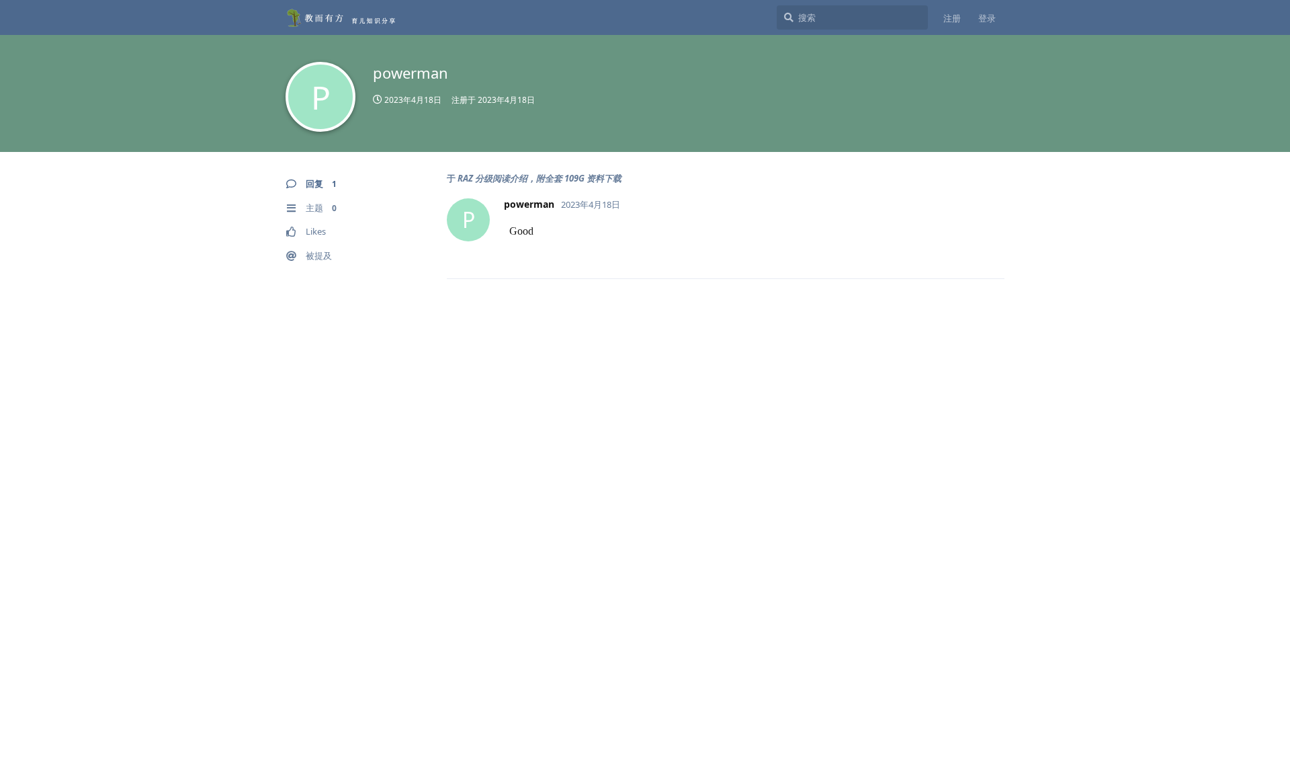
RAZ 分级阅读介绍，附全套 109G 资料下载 (539, 178)
